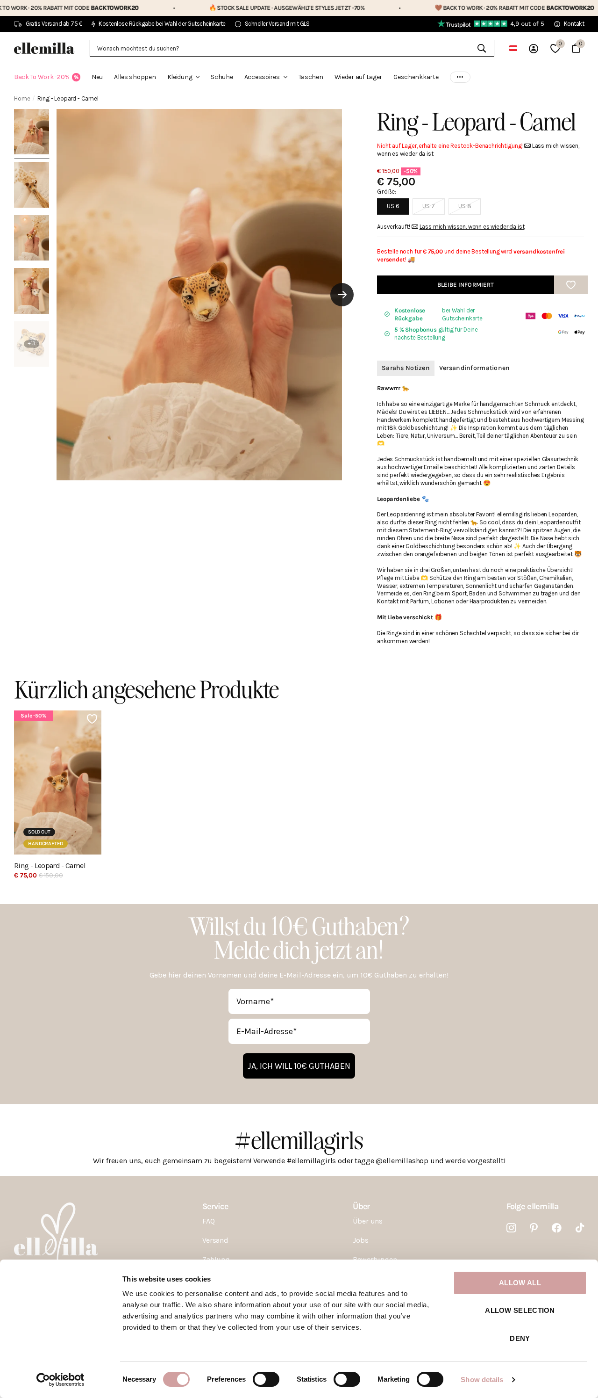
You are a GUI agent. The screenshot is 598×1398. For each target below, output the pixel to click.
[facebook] (557, 1228)
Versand (215, 1240)
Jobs (360, 1240)
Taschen (311, 77)
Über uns (368, 1221)
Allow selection (520, 1310)
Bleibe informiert (465, 284)
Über (361, 1206)
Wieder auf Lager (359, 77)
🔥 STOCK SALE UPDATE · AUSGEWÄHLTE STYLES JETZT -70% (226, 7)
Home (22, 98)
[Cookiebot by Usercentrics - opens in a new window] (60, 1380)
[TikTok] (580, 1228)
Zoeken (481, 48)
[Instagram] (511, 1228)
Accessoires (262, 77)
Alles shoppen (135, 77)
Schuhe (222, 77)
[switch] (266, 1379)
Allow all (520, 1283)
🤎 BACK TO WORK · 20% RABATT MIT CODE (454, 7)
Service (215, 1206)
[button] (342, 294)
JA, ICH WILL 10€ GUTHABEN (299, 1066)
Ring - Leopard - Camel (49, 866)
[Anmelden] (533, 48)
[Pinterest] (534, 1228)
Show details (482, 1380)
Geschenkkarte (415, 77)
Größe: (386, 192)
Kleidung (179, 77)
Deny (520, 1338)
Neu (97, 77)
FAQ (208, 1221)
